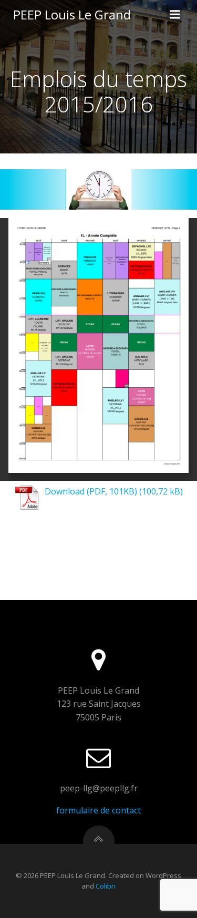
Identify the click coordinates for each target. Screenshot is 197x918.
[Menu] (175, 15)
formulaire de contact (98, 810)
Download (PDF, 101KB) (91, 491)
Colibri (106, 886)
